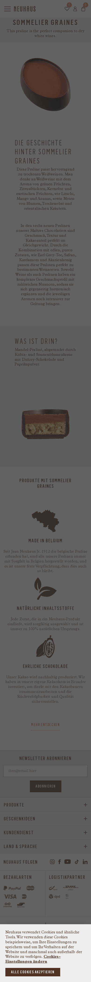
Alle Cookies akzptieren (33, 972)
